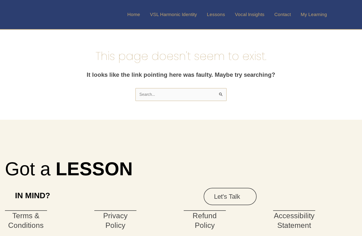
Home (133, 14)
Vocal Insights (249, 14)
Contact (282, 14)
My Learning (314, 14)
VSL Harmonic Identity (173, 14)
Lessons (216, 14)
